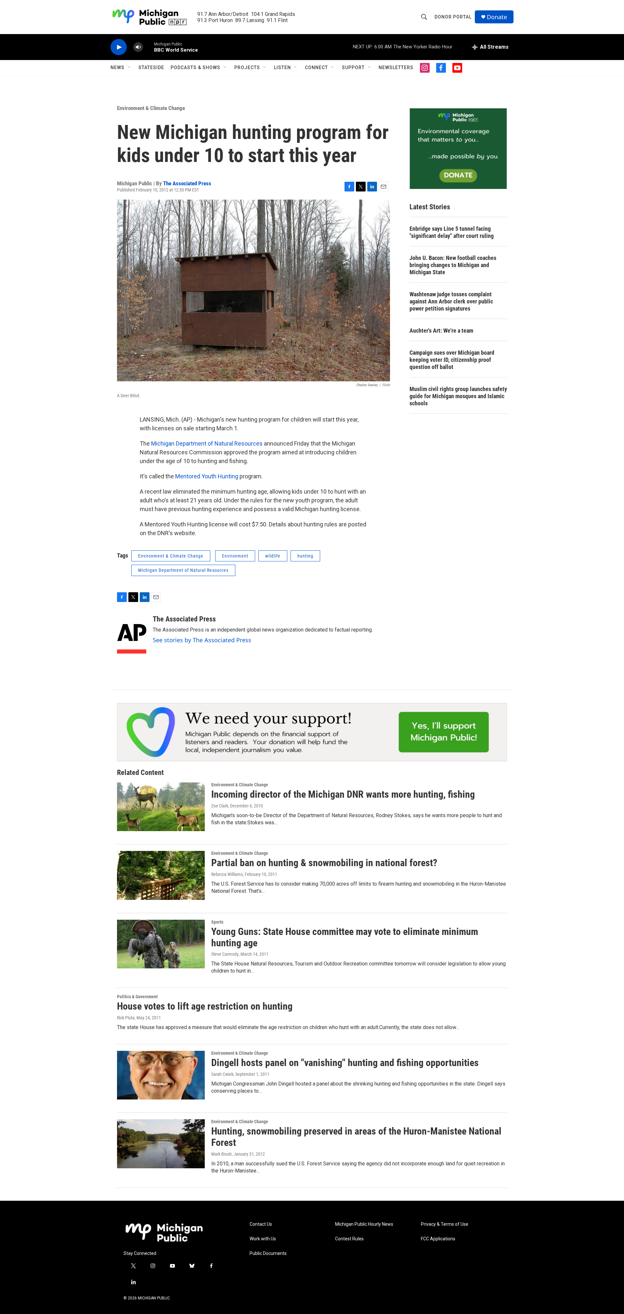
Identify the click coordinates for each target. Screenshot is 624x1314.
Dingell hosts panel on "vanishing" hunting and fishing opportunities (345, 1062)
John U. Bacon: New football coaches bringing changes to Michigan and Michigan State (453, 265)
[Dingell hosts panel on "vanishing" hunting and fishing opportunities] (161, 1075)
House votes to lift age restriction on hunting (204, 1006)
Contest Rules (349, 1238)
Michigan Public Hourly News (364, 1224)
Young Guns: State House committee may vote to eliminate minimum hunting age (344, 937)
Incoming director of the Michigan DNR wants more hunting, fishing (343, 794)
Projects (247, 67)
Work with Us (263, 1238)
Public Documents (268, 1253)
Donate (497, 17)
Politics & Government (137, 996)
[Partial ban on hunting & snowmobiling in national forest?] (161, 875)
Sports (217, 922)
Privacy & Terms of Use (444, 1224)
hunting (305, 556)
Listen (282, 67)
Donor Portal (453, 16)
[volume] (138, 47)
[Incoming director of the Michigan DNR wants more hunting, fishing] (161, 806)
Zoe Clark (219, 805)
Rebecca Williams (227, 874)
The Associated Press (187, 183)
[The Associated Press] (131, 634)
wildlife (272, 556)
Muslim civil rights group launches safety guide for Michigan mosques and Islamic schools (458, 396)
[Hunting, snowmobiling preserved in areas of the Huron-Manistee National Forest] (161, 1143)
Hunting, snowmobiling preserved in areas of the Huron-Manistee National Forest (356, 1136)
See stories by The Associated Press (202, 640)
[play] (118, 47)
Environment (235, 556)
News (117, 67)
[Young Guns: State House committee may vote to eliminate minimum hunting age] (161, 944)
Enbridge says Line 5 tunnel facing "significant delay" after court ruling (452, 232)
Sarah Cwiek (222, 1074)
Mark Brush (221, 1154)
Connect (316, 67)
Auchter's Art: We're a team (441, 330)
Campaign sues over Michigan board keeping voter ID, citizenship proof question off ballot (452, 359)
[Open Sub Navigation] (129, 67)
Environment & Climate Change (151, 108)
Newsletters (396, 67)
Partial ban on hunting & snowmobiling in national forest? (324, 862)
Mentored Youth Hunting (206, 476)
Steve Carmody (225, 954)
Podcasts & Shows (195, 67)
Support (353, 67)
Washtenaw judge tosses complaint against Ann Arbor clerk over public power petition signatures (451, 301)
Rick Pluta (126, 1017)
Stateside (151, 67)
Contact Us (261, 1224)
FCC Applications (438, 1238)
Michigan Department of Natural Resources (207, 443)
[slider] (149, 46)
